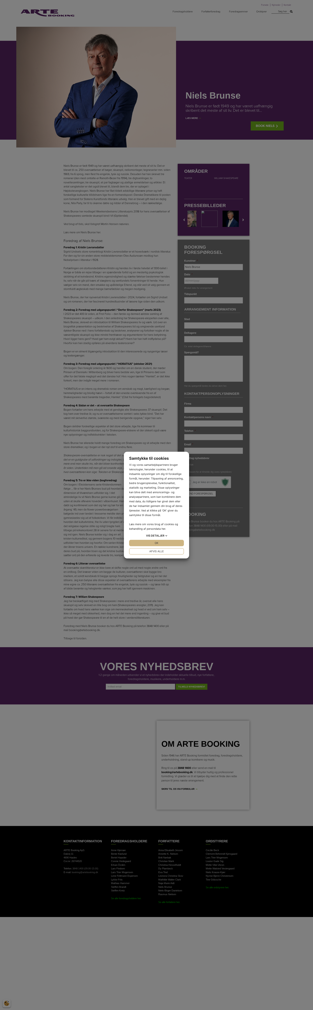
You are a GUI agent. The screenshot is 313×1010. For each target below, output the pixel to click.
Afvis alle (156, 551)
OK (156, 543)
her (163, 528)
